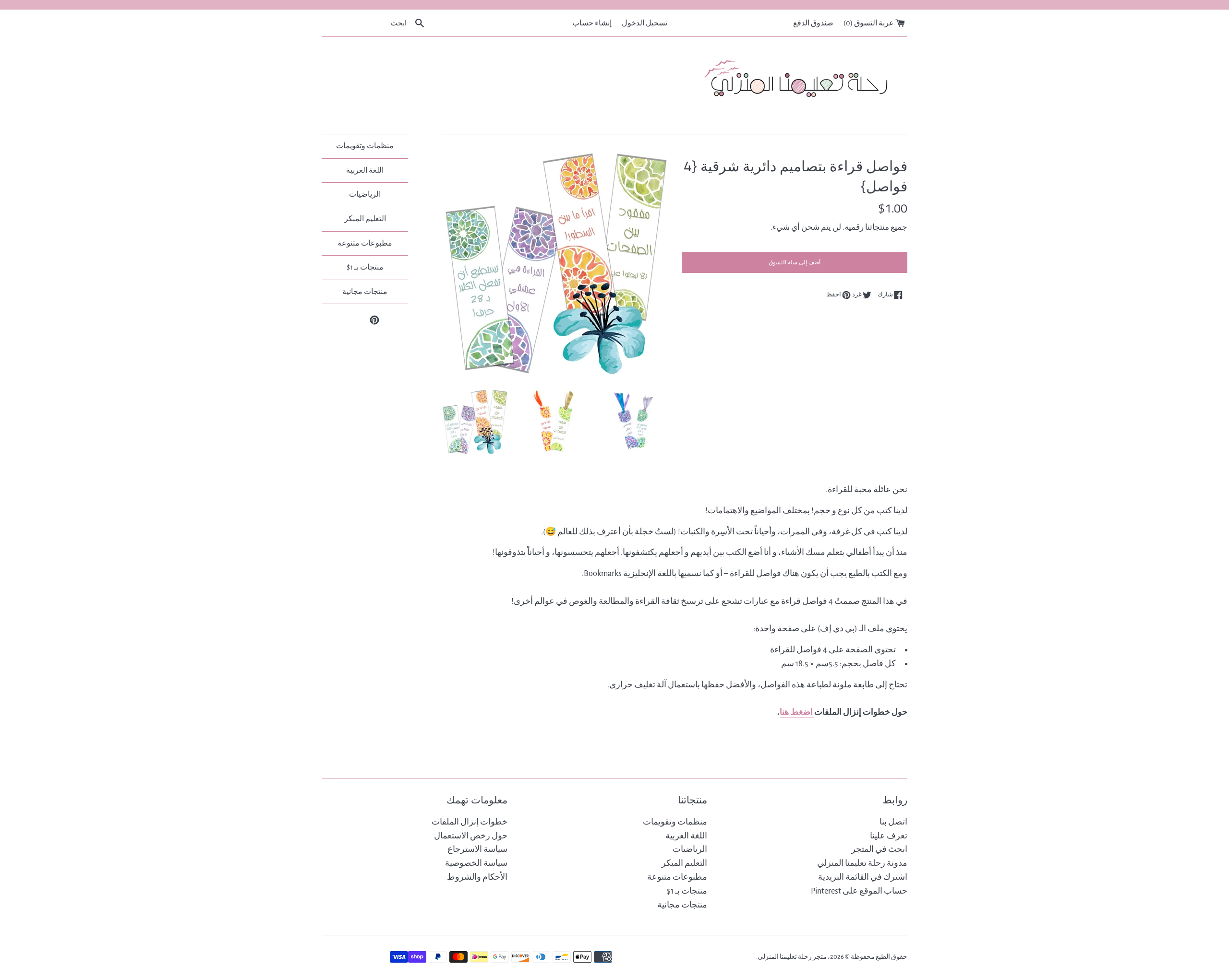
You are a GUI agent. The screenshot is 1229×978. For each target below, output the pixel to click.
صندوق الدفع (813, 23)
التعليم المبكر (365, 219)
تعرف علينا (888, 836)
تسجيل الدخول (644, 23)
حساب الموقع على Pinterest (859, 891)
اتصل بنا (893, 822)
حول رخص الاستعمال (470, 836)
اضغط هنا (797, 712)
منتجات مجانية (364, 291)
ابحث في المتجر (879, 849)
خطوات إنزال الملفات (469, 822)
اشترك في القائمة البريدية (862, 877)
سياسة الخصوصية (476, 863)
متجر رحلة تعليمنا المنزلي (792, 956)
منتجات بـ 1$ (365, 267)
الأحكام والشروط (477, 877)
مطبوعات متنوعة (364, 243)
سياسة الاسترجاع (477, 849)
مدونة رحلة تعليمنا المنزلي (862, 863)
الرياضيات (365, 194)
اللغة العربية (365, 170)
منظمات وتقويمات (365, 146)
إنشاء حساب (592, 23)
